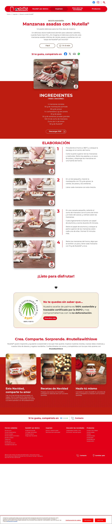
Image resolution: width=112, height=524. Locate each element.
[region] (56, 519)
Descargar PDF (55, 131)
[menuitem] (40, 9)
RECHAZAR (87, 520)
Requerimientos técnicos (20, 456)
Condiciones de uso (9, 456)
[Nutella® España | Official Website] (19, 9)
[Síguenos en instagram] (98, 2)
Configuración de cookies (73, 520)
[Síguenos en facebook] (94, 2)
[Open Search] (104, 2)
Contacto (79, 418)
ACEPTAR (100, 520)
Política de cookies (12, 521)
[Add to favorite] (56, 287)
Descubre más (50, 318)
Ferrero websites (11, 428)
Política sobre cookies (34, 454)
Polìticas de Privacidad (31, 456)
